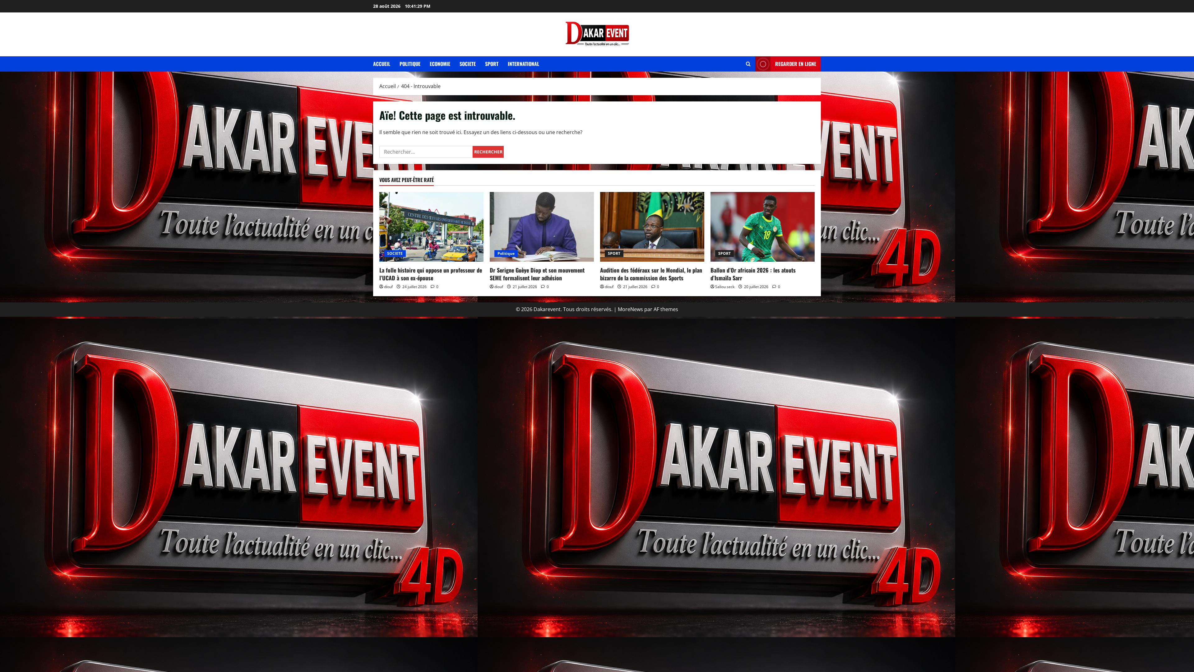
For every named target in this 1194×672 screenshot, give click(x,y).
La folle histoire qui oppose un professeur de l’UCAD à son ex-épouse (430, 274)
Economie (440, 64)
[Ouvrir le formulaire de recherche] (748, 64)
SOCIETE (395, 253)
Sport (491, 64)
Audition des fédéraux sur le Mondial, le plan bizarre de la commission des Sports (651, 274)
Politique (410, 64)
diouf (388, 286)
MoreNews (630, 309)
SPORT (614, 253)
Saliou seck (724, 286)
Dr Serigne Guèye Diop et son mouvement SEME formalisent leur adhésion (537, 274)
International (523, 64)
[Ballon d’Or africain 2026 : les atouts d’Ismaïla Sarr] (762, 226)
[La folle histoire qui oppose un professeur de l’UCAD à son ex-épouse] (431, 226)
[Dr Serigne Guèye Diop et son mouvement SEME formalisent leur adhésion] (542, 226)
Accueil (381, 64)
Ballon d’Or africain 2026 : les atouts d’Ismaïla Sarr (753, 274)
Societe (468, 64)
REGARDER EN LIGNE (795, 64)
